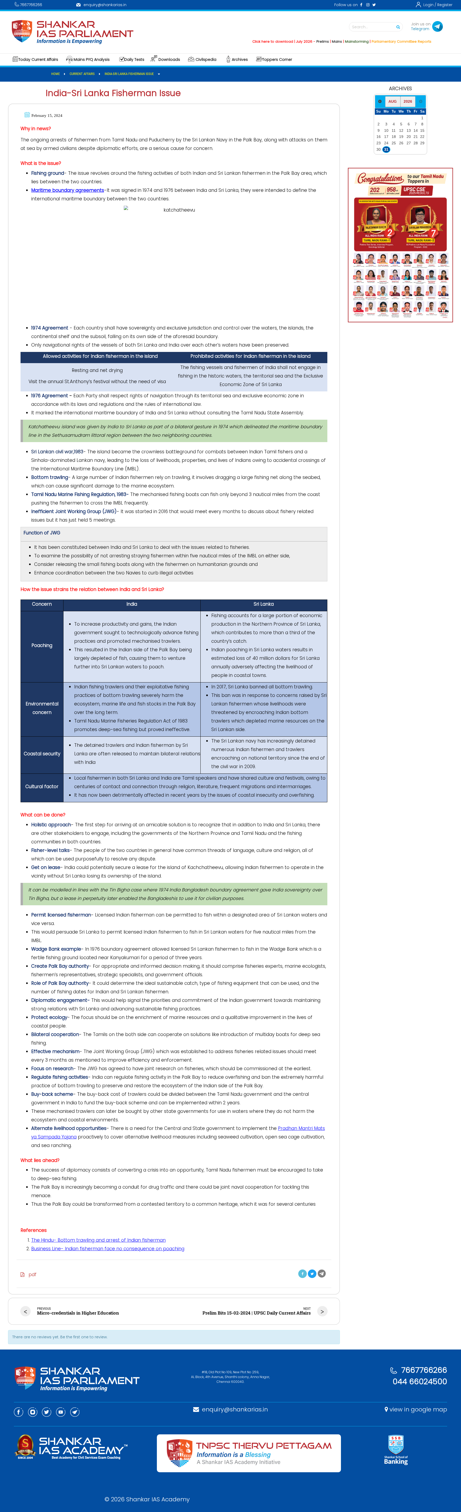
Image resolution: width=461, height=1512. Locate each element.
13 (409, 130)
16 (378, 136)
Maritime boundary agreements (67, 190)
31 (386, 149)
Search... (360, 27)
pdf (31, 1274)
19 (401, 136)
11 (394, 130)
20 (409, 136)
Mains (310, 41)
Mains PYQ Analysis (92, 59)
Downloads (169, 59)
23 (378, 143)
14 (416, 130)
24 (386, 143)
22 (422, 136)
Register (444, 4)
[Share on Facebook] (302, 1273)
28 (416, 143)
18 (394, 136)
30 (378, 149)
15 (422, 130)
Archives (240, 59)
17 (386, 136)
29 (422, 143)
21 (416, 136)
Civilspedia (206, 59)
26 (401, 143)
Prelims (296, 41)
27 (409, 143)
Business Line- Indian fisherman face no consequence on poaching (107, 1248)
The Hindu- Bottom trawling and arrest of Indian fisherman (98, 1240)
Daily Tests (134, 59)
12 (401, 130)
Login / (429, 4)
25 (394, 143)
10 (386, 130)
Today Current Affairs (38, 59)
